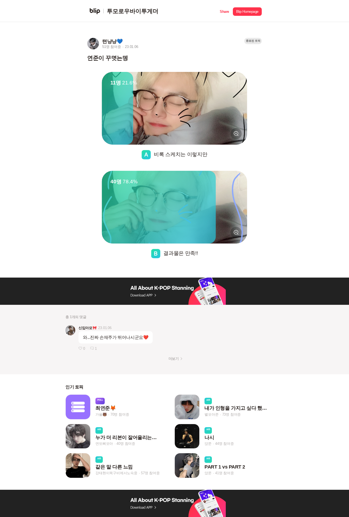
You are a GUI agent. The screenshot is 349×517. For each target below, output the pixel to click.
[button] (224, 11)
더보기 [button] (174, 359)
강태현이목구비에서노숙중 (116, 473)
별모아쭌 (211, 414)
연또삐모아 (104, 444)
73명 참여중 (231, 414)
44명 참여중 (224, 444)
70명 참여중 (119, 414)
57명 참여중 (150, 473)
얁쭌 (208, 444)
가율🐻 (101, 414)
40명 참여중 (125, 444)
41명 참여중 (224, 473)
